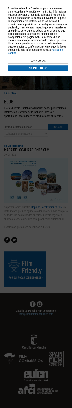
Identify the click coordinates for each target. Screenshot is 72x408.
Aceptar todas (38, 68)
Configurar (38, 60)
